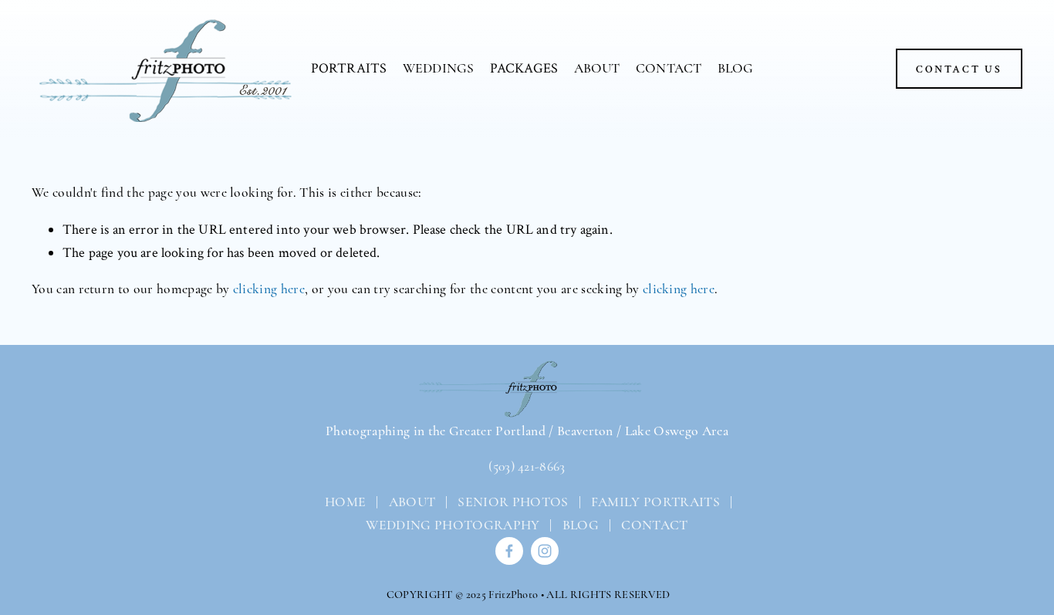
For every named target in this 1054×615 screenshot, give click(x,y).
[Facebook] (509, 551)
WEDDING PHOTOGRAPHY (452, 525)
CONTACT (668, 68)
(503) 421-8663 (526, 466)
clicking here (269, 289)
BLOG (736, 68)
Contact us (959, 69)
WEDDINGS (438, 68)
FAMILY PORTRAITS (655, 502)
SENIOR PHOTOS (513, 502)
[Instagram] (545, 551)
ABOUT (597, 68)
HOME (344, 502)
